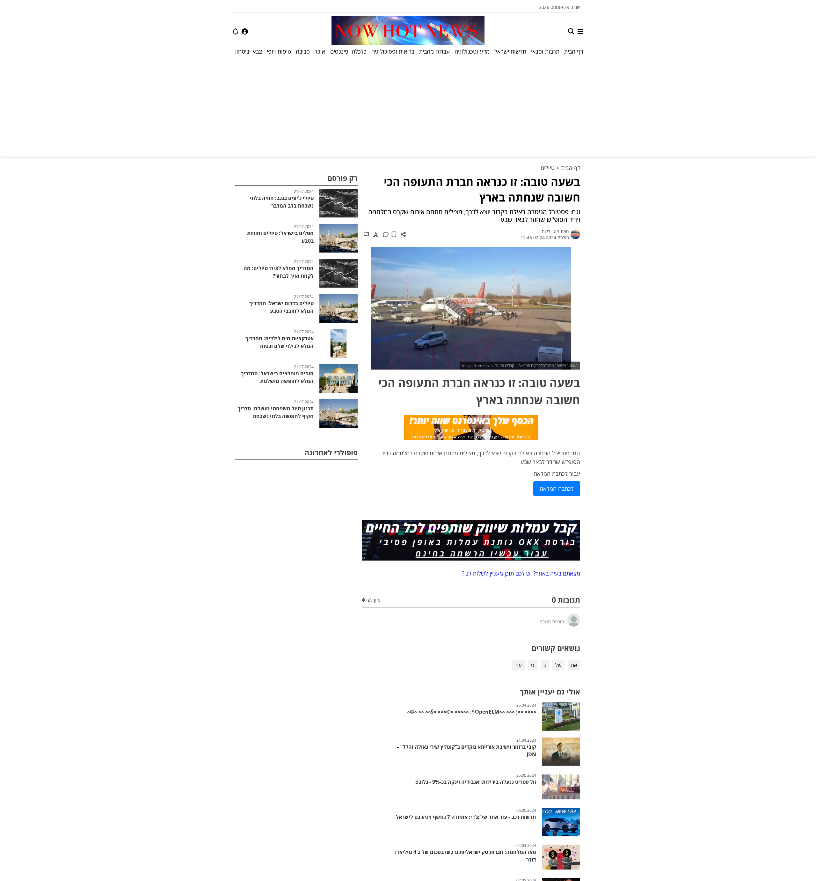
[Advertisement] (408, 105)
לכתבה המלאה (557, 488)
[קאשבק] (471, 429)
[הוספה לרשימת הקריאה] (394, 234)
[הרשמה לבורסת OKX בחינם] (471, 541)
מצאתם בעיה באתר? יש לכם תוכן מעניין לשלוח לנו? (519, 573)
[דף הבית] (408, 31)
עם (518, 665)
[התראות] (235, 31)
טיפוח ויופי (279, 51)
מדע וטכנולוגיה (472, 51)
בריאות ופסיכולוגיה (392, 51)
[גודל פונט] (375, 234)
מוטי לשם (550, 231)
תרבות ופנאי (545, 51)
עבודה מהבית (434, 51)
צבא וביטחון (248, 51)
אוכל (320, 51)
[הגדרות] (245, 31)
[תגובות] (386, 234)
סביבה (303, 51)
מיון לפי (373, 600)
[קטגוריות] (580, 31)
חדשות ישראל (510, 51)
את (574, 665)
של (558, 665)
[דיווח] (366, 234)
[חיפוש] (571, 31)
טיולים (548, 168)
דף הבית (573, 51)
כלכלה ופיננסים (348, 51)
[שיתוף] (403, 234)
